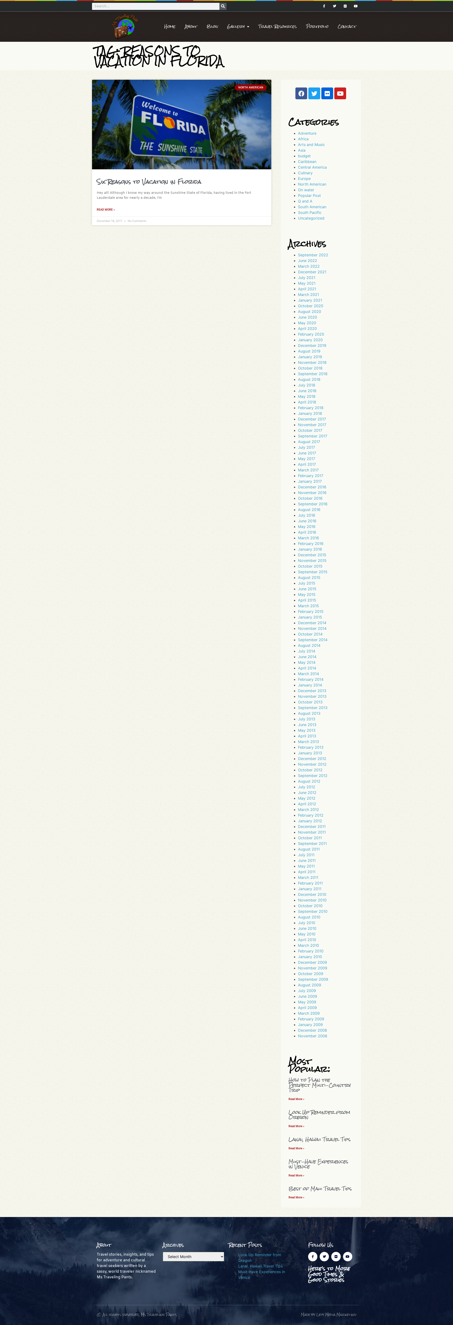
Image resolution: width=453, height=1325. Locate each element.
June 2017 (307, 453)
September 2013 (312, 707)
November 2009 (312, 968)
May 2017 (306, 458)
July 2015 (306, 583)
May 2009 (307, 1002)
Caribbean (307, 161)
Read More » (106, 209)
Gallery (236, 26)
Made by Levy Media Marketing (328, 1314)
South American (312, 206)
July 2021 (306, 277)
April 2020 (307, 328)
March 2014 (308, 673)
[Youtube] (355, 6)
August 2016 (309, 509)
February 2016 (310, 543)
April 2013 (307, 736)
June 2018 (307, 390)
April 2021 (307, 289)
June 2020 (307, 317)
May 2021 (306, 283)
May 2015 (306, 594)
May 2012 (306, 798)
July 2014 (306, 651)
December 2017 (312, 419)
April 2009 (307, 1007)
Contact (347, 26)
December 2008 (312, 1030)
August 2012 (309, 781)
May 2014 (306, 662)
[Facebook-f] (324, 6)
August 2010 (309, 917)
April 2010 (307, 939)
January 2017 (310, 481)
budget (304, 156)
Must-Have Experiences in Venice (318, 1164)
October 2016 (310, 498)
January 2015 (310, 617)
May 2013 (306, 730)
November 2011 (312, 832)
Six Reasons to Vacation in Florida (149, 181)
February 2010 (310, 951)
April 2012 (307, 804)
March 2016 (308, 538)
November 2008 (312, 1036)
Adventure (307, 133)
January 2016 (310, 549)
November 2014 (312, 628)
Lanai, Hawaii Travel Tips (320, 1139)
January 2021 (310, 300)
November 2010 (312, 900)
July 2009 (307, 990)
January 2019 (310, 356)
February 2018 (310, 407)
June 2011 (307, 860)
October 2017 (310, 430)
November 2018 (312, 362)
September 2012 (312, 775)
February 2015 (310, 611)
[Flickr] (345, 6)
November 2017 (312, 424)
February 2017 (310, 475)
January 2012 (310, 820)
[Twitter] (334, 6)
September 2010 (312, 911)
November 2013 (312, 696)
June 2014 (307, 656)
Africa (303, 139)
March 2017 (308, 470)
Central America (312, 167)
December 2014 (312, 622)
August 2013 (309, 713)
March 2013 (308, 741)
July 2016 (306, 515)
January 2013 (310, 753)
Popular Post (309, 195)
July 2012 (306, 787)
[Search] (222, 6)
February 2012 (310, 815)
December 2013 (312, 690)
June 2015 (307, 588)
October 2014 (310, 634)
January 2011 (309, 888)
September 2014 (312, 639)
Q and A (305, 201)
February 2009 (311, 1019)
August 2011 (309, 849)
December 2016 (312, 487)
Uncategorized (311, 218)
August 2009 (309, 985)
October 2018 (310, 368)
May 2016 (306, 526)
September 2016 (312, 504)
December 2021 (312, 272)
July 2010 (306, 922)
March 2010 (308, 945)
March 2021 (308, 294)
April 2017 (307, 464)
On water (306, 189)
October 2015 (310, 566)
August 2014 (309, 645)
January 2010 (310, 956)
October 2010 (310, 905)
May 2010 (306, 934)
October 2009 (310, 973)
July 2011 (306, 854)
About (191, 26)
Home (170, 26)
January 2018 (310, 413)
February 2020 (311, 334)
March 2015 (308, 605)
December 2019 (312, 345)
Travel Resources (278, 26)
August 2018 (309, 379)
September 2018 (312, 373)
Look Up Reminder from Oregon (319, 1114)
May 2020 (307, 322)
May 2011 (306, 866)
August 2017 (309, 441)
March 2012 (308, 809)
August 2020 (309, 311)
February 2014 (310, 679)
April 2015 (307, 600)
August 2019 (309, 351)
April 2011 (306, 871)
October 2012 (310, 770)
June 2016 (307, 521)
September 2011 (312, 843)
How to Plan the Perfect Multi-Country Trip (320, 1085)
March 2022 (309, 266)
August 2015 (309, 577)
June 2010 (307, 928)
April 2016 (307, 532)
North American (312, 184)
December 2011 (312, 826)
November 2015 (312, 560)
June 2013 (307, 724)
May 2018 (306, 396)
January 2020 (310, 339)
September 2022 (313, 255)
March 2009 (309, 1013)
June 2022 (307, 260)
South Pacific (310, 212)
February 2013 (310, 747)
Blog (212, 26)
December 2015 (312, 554)
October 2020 (310, 305)
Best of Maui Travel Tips (320, 1189)
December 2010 (312, 894)
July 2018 (306, 385)
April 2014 (307, 668)
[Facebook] (301, 93)
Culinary (305, 172)
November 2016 (312, 492)
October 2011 (310, 837)
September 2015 (312, 571)
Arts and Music (311, 144)
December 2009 (312, 962)
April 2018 (307, 402)
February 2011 (310, 883)
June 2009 (307, 996)
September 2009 (313, 979)
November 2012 (312, 764)
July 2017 (306, 447)
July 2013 (306, 719)
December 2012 (312, 758)
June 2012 (307, 792)
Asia (302, 150)
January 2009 (310, 1024)
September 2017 (312, 436)
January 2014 (310, 685)
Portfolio (317, 26)
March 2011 (308, 877)
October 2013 (310, 702)
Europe (304, 178)
